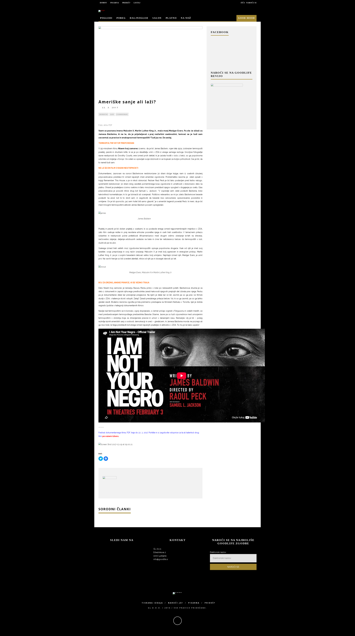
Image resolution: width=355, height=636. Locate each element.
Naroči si (251, 3)
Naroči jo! (175, 603)
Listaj (137, 3)
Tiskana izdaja (152, 603)
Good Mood (246, 18)
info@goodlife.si (160, 559)
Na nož (186, 18)
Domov (103, 3)
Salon (157, 18)
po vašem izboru (110, 436)
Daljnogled (139, 18)
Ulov (112, 114)
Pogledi (106, 18)
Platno (171, 18)
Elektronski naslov (218, 552)
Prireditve (103, 114)
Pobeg (121, 18)
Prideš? (126, 3)
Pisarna (114, 3)
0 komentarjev (122, 114)
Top (348, 629)
